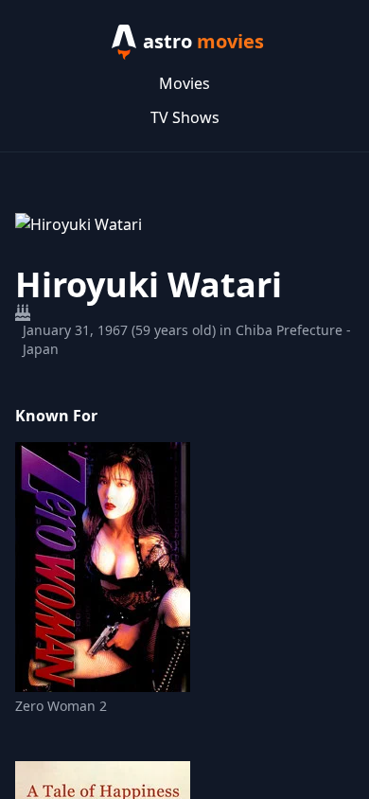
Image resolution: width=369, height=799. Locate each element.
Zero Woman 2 (61, 706)
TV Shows (185, 117)
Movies (184, 83)
